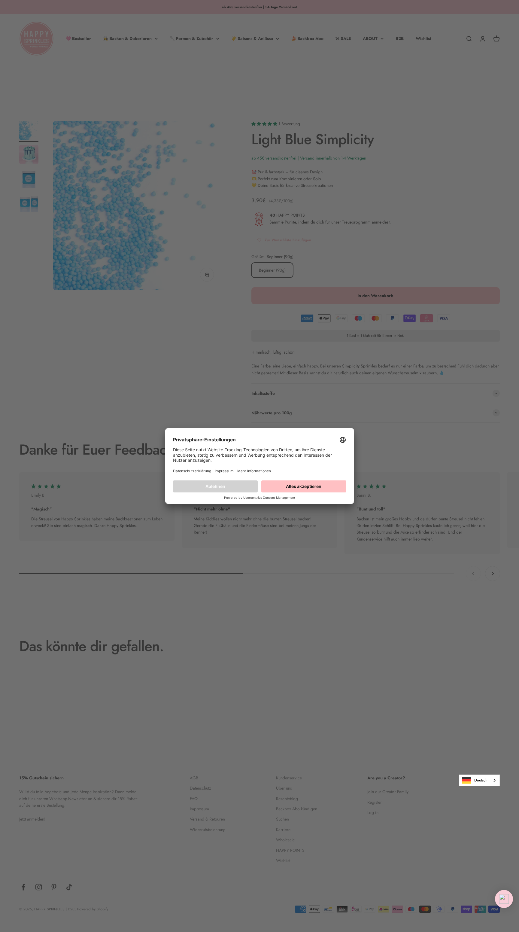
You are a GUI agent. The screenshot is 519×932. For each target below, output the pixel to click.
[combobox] (479, 780)
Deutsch (480, 780)
